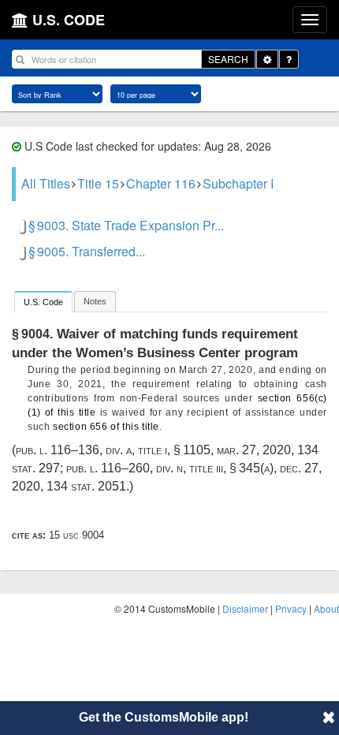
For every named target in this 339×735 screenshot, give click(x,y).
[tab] (43, 301)
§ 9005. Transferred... (86, 251)
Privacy (291, 608)
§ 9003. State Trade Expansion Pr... (126, 225)
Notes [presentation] (95, 301)
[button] (328, 717)
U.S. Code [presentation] (43, 302)
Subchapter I (238, 183)
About (326, 608)
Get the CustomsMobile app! (163, 717)
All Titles (45, 183)
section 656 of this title (106, 426)
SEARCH (228, 58)
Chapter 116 (161, 183)
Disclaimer (245, 608)
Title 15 (98, 183)
